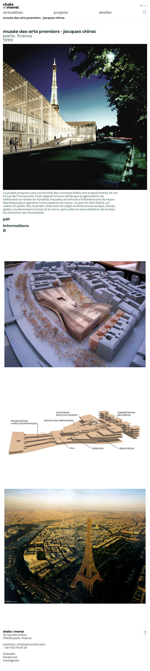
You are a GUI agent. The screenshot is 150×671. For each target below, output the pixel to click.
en (145, 5)
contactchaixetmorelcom (24, 644)
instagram (11, 660)
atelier (105, 12)
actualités (13, 12)
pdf (6, 219)
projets (61, 12)
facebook (10, 657)
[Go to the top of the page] (144, 633)
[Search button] (145, 12)
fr (141, 5)
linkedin (9, 654)
